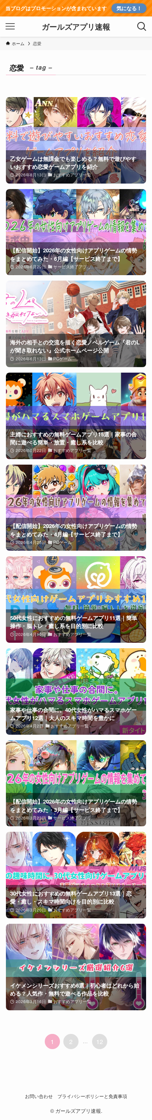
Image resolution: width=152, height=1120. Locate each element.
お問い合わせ (39, 1096)
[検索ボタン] (142, 26)
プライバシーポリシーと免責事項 (92, 1096)
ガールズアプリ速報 (76, 26)
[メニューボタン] (10, 26)
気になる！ (129, 8)
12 (99, 1041)
